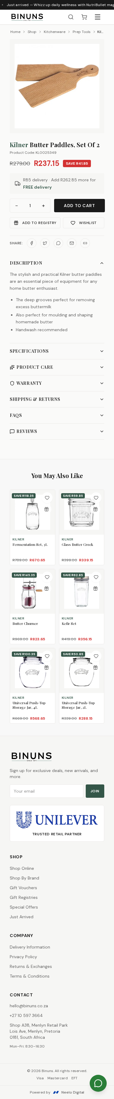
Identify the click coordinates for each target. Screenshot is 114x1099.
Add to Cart (79, 205)
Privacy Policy (23, 956)
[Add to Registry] (46, 509)
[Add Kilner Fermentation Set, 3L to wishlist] (47, 497)
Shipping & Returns (35, 399)
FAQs (16, 415)
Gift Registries (24, 897)
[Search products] (71, 17)
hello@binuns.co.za (29, 1005)
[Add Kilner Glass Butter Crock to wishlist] (96, 497)
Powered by (57, 1092)
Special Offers (24, 907)
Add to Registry (39, 222)
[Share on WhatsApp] (58, 243)
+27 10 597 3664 (26, 1015)
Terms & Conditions (30, 976)
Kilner (19, 144)
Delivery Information (30, 947)
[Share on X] (45, 243)
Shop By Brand (24, 878)
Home (15, 31)
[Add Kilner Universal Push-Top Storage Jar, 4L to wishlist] (47, 656)
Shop (32, 31)
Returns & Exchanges (31, 966)
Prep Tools (82, 31)
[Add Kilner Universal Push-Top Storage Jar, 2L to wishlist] (96, 656)
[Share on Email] (72, 243)
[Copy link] (85, 243)
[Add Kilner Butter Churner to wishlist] (47, 577)
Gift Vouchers (23, 887)
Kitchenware (54, 31)
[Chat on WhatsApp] (98, 1083)
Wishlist (88, 222)
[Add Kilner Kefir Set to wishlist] (96, 577)
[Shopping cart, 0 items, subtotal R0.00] (84, 17)
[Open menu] (97, 17)
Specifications (29, 351)
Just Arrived (21, 916)
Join (95, 791)
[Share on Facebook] (31, 243)
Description (26, 263)
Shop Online (22, 868)
